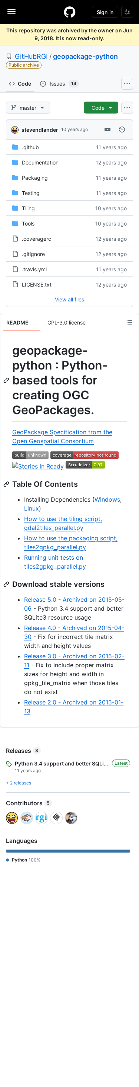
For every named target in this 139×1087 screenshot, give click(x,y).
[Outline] (129, 322)
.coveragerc (36, 239)
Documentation (40, 162)
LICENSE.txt (37, 284)
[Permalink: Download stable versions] (7, 584)
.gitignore (33, 254)
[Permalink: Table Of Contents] (7, 484)
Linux (31, 508)
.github (30, 147)
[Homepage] (70, 12)
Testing (31, 193)
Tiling (28, 208)
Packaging (35, 178)
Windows (107, 499)
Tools (28, 223)
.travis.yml (34, 269)
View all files (69, 299)
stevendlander (39, 130)
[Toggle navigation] (11, 11)
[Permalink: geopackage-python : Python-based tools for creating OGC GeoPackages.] (7, 380)
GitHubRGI (31, 56)
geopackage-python (85, 56)
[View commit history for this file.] (122, 129)
